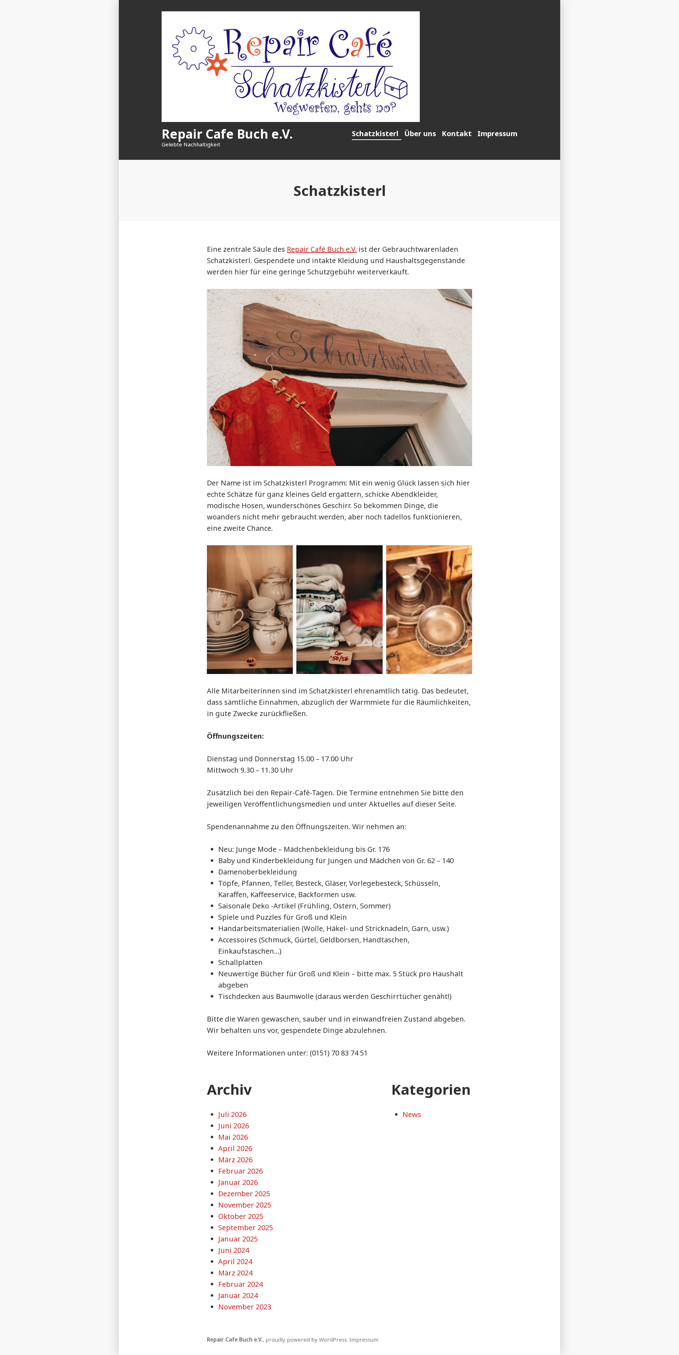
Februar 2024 (240, 1284)
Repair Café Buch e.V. (322, 249)
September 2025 (245, 1227)
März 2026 (235, 1159)
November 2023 (244, 1307)
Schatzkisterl (375, 133)
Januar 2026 (238, 1182)
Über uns (420, 133)
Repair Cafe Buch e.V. (227, 134)
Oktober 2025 (240, 1216)
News (411, 1114)
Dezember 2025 (244, 1193)
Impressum (497, 133)
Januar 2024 (238, 1295)
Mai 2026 (233, 1137)
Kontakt (457, 133)
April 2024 (235, 1261)
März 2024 (235, 1273)
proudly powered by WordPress (306, 1339)
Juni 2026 (233, 1125)
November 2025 (244, 1205)
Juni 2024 (233, 1250)
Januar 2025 (238, 1239)
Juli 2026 (232, 1114)
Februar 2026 (240, 1171)
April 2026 (235, 1148)
